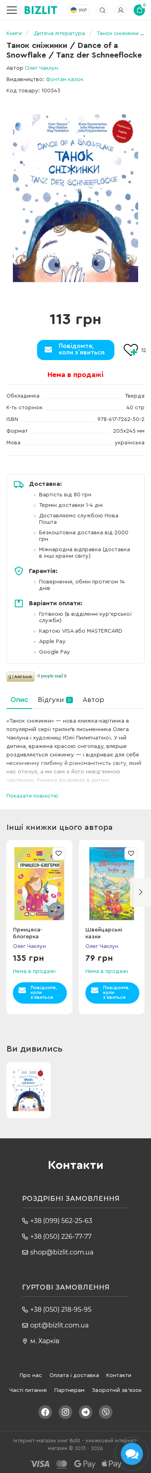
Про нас (31, 1375)
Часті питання (28, 1390)
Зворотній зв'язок (117, 1390)
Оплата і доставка (74, 1375)
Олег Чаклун (41, 68)
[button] (140, 892)
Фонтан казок (64, 79)
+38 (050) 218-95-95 (60, 1309)
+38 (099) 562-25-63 (61, 1221)
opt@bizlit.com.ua (59, 1325)
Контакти (118, 1375)
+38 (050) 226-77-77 (60, 1236)
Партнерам (69, 1390)
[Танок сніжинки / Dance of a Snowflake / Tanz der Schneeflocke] (76, 198)
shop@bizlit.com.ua (61, 1252)
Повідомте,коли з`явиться (82, 349)
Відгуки (54, 699)
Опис (19, 699)
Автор (93, 699)
